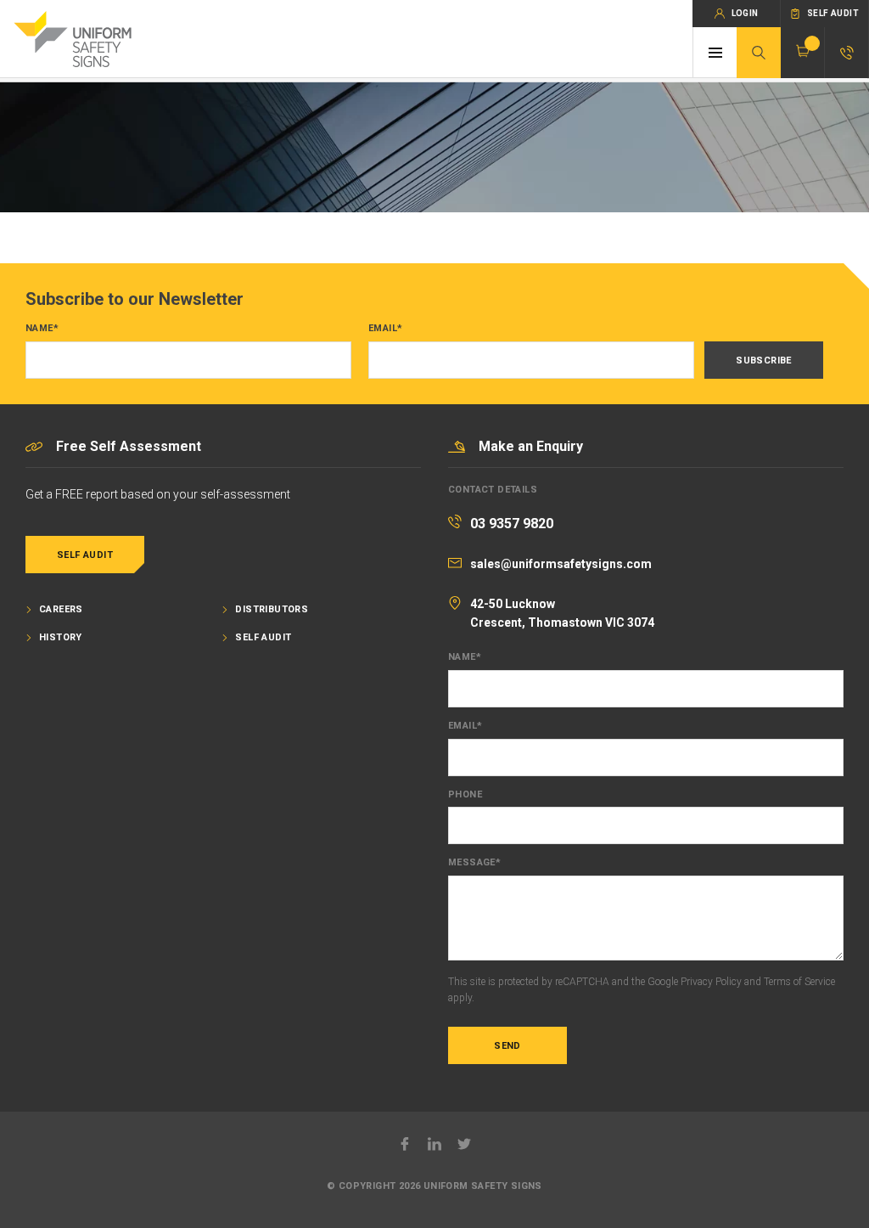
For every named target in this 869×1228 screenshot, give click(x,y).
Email (385, 329)
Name (42, 329)
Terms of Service (799, 982)
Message (474, 863)
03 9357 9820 (511, 523)
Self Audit (85, 554)
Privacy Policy (711, 982)
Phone (465, 795)
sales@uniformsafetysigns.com (561, 564)
